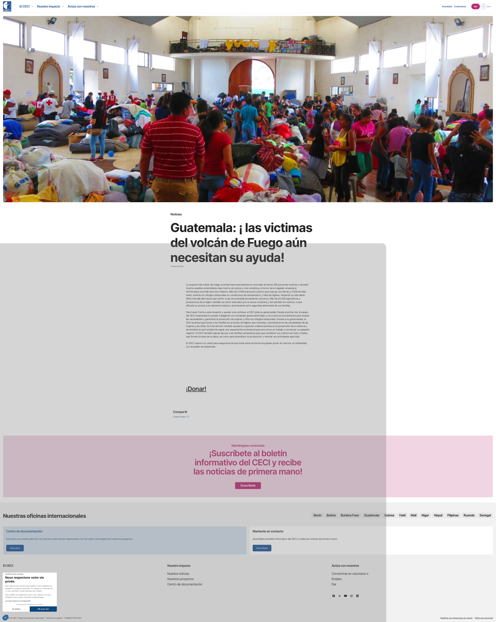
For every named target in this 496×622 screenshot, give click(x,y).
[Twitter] (341, 597)
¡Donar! (196, 389)
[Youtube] (347, 597)
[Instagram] (352, 597)
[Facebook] (335, 597)
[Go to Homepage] (7, 6)
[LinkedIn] (358, 597)
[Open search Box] (483, 6)
